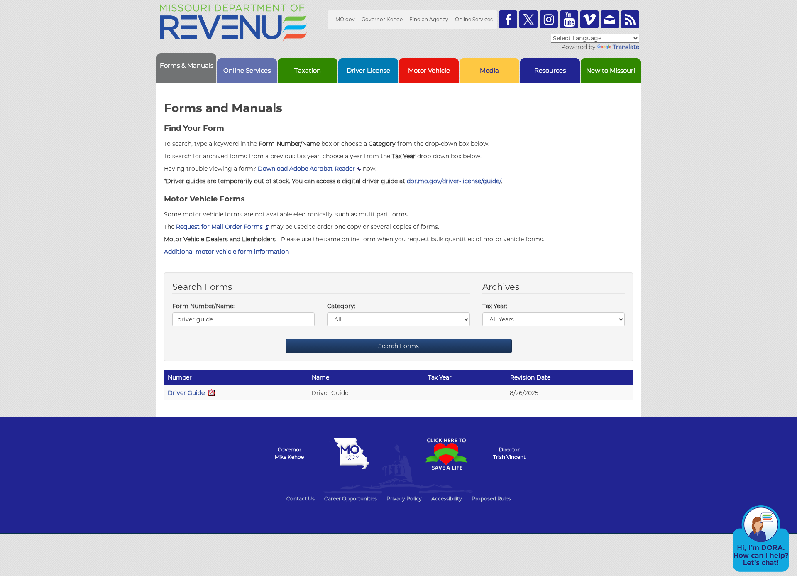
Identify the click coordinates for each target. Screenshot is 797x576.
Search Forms (398, 346)
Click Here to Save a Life (445, 454)
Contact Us (300, 498)
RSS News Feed (630, 19)
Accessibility (446, 498)
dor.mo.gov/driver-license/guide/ (454, 181)
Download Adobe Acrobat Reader (306, 168)
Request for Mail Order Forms (219, 226)
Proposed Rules (491, 498)
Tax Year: (494, 306)
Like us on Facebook (508, 19)
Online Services (474, 19)
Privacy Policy (404, 498)
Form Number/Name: (203, 306)
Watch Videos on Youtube (569, 19)
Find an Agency (428, 19)
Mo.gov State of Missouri (351, 453)
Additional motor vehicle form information (226, 251)
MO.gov (345, 19)
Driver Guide (187, 393)
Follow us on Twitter (528, 19)
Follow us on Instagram (549, 19)
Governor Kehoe (382, 19)
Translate (626, 47)
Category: (341, 306)
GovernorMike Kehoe (289, 453)
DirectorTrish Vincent (509, 453)
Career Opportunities (350, 498)
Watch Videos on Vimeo (589, 19)
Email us (610, 19)
